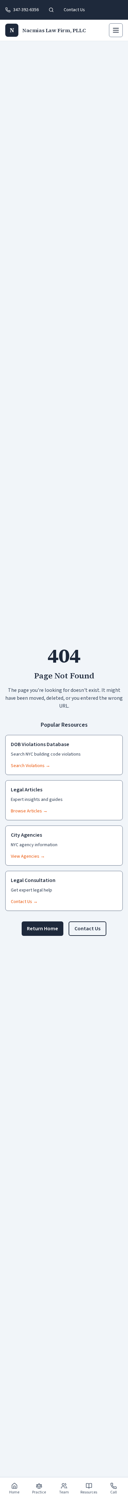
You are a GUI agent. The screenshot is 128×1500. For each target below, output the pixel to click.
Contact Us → (24, 901)
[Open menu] (116, 30)
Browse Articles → (29, 811)
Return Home (42, 928)
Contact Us (74, 10)
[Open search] (51, 10)
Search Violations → (30, 765)
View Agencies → (28, 856)
